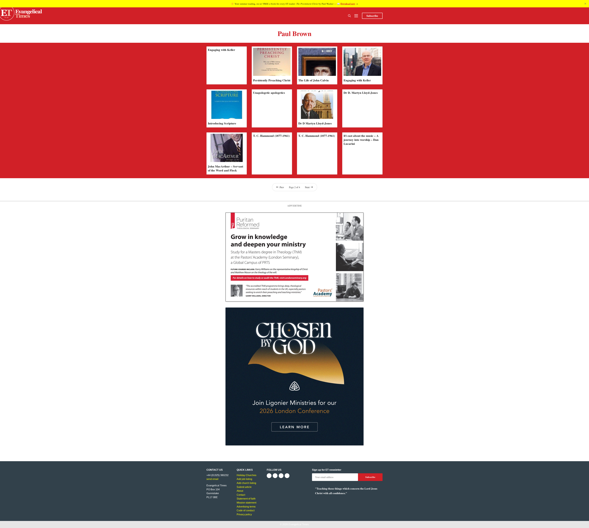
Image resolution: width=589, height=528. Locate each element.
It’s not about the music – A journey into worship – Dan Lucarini (361, 140)
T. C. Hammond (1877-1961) (271, 136)
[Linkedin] (287, 475)
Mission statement (246, 502)
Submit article (244, 487)
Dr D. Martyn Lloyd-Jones (361, 93)
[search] (349, 15)
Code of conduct (245, 510)
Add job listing (244, 479)
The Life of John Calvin (313, 80)
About (240, 491)
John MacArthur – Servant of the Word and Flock (225, 168)
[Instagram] (281, 475)
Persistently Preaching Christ (271, 80)
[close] (585, 3)
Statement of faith (246, 498)
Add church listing (246, 483)
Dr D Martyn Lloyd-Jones (315, 123)
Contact (241, 495)
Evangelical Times (299, 524)
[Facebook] (269, 475)
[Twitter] (275, 475)
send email (212, 479)
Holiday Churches (246, 475)
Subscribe (372, 16)
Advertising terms (246, 506)
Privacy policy (244, 514)
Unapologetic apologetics (269, 93)
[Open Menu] (356, 16)
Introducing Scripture (222, 123)
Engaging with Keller (221, 50)
